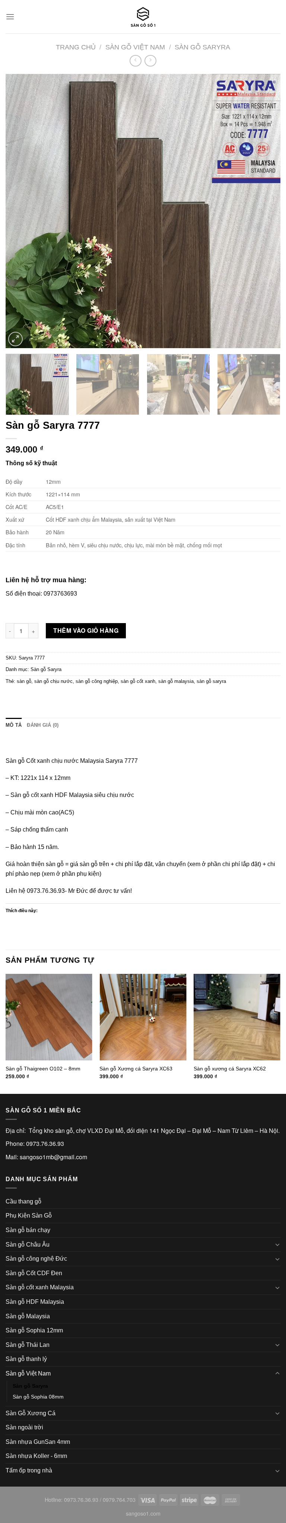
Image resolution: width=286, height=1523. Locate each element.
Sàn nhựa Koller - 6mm (36, 1456)
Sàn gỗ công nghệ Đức (36, 1258)
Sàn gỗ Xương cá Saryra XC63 (135, 1069)
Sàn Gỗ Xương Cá (30, 1413)
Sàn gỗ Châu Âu (28, 1244)
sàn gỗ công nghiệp (97, 681)
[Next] (265, 211)
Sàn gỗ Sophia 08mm (38, 1397)
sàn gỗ (24, 681)
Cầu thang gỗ (23, 1201)
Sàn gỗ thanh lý (26, 1359)
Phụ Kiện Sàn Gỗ (29, 1215)
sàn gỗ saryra (211, 681)
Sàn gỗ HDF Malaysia (35, 1302)
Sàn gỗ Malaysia (28, 1316)
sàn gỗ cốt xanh (138, 681)
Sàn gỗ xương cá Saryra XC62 (230, 1069)
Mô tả (14, 725)
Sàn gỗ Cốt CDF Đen (34, 1273)
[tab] (14, 725)
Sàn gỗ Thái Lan (28, 1345)
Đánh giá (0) (42, 725)
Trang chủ (76, 47)
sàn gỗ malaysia (176, 681)
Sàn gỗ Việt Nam (135, 47)
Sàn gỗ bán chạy (28, 1230)
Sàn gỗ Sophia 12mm (34, 1330)
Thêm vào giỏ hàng (85, 630)
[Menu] (10, 16)
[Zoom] (15, 339)
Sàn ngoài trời (24, 1427)
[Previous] (20, 211)
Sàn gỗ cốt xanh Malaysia (40, 1287)
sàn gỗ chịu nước (53, 681)
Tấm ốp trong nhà (29, 1470)
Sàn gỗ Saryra (202, 47)
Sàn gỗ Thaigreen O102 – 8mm (43, 1069)
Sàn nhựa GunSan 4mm (38, 1442)
